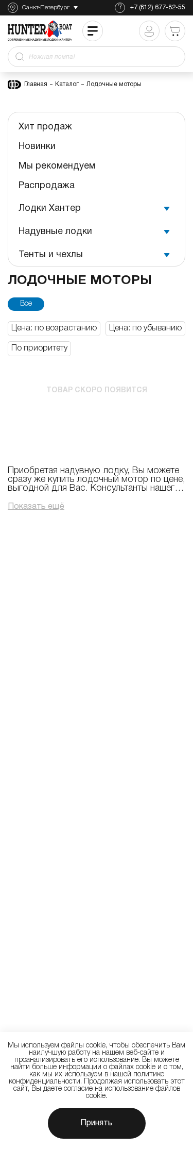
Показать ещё (36, 506)
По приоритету (39, 348)
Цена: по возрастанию (54, 328)
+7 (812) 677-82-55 (157, 7)
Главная (35, 84)
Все (26, 304)
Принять (96, 1123)
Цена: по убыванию (145, 328)
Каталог (67, 84)
